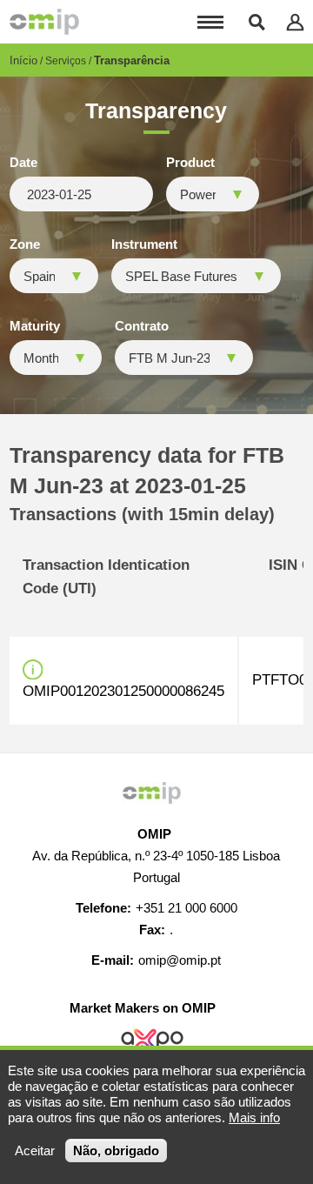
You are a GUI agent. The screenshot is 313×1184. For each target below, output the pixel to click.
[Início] (44, 22)
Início (23, 60)
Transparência (132, 60)
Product (190, 163)
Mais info (254, 1117)
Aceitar (35, 1150)
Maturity (35, 326)
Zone (25, 244)
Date (23, 163)
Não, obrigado (116, 1150)
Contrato (142, 326)
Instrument (144, 244)
